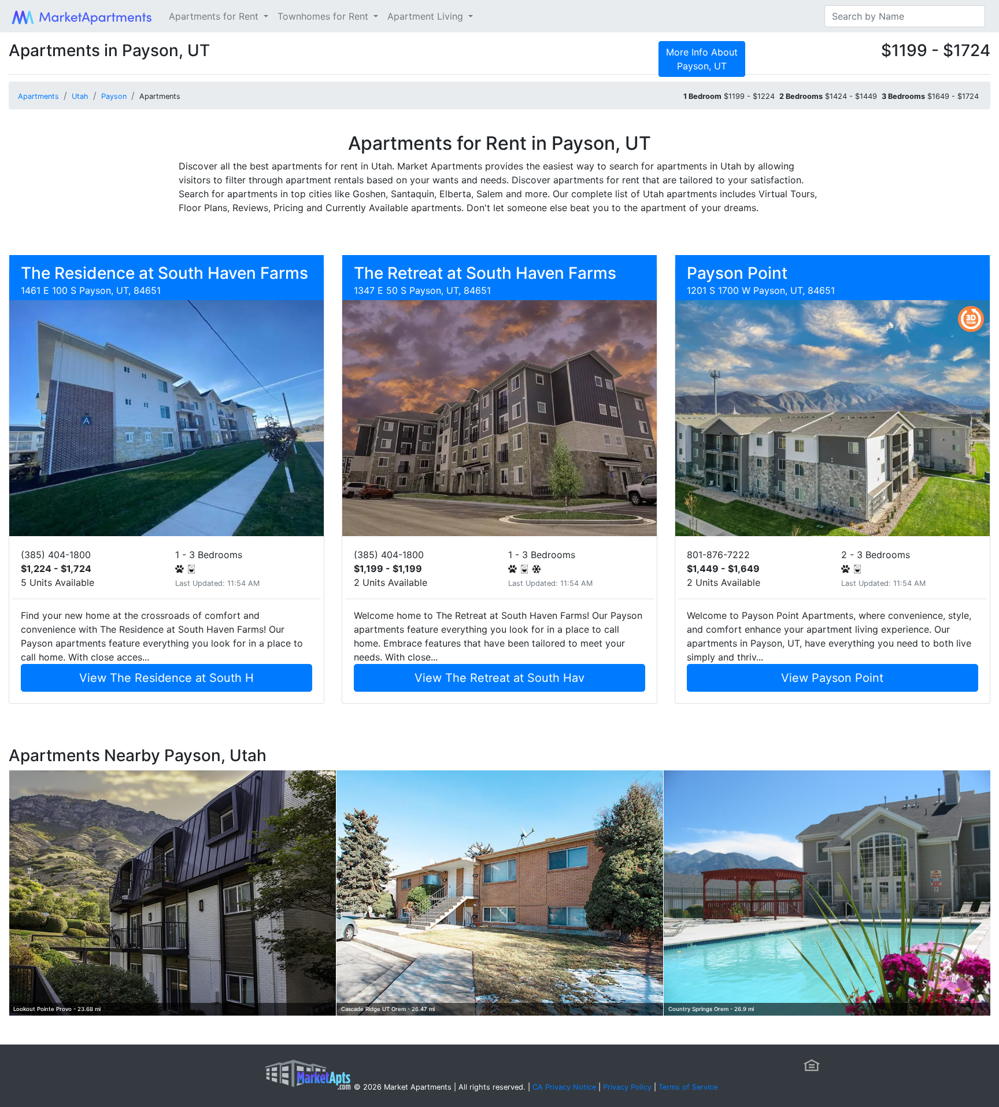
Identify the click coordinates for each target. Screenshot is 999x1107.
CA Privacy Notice (564, 1087)
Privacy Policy (627, 1087)
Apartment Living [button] (426, 16)
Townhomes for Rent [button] (324, 16)
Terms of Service (687, 1087)
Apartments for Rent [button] (215, 16)
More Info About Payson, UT (702, 59)
